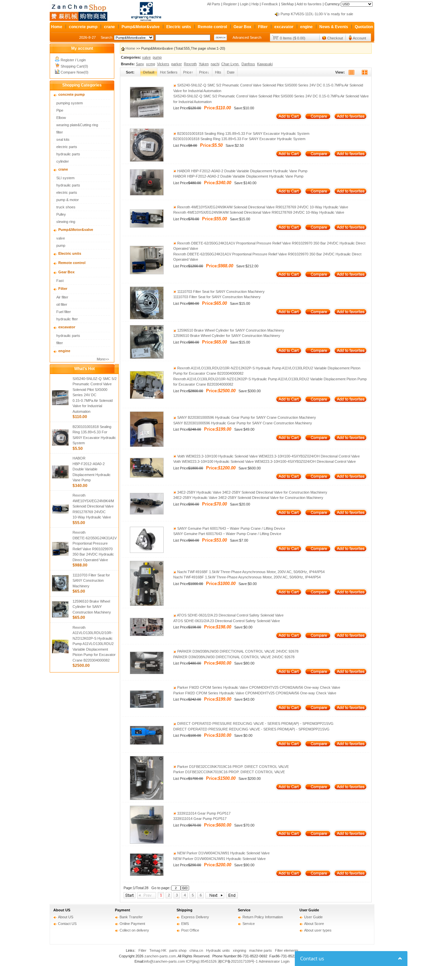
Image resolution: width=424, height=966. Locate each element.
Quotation (364, 27)
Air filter (62, 297)
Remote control (212, 27)
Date (231, 72)
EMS (185, 924)
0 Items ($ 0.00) (292, 38)
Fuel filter (63, 312)
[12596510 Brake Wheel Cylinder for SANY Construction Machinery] (147, 357)
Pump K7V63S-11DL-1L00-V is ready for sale (317, 14)
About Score (314, 924)
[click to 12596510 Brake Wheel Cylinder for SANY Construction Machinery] (60, 616)
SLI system (65, 178)
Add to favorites (309, 4)
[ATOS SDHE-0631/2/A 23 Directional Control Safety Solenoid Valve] (147, 635)
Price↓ (204, 72)
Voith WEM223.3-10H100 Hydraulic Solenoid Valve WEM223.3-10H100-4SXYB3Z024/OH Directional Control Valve (268, 456)
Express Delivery (195, 917)
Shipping (184, 910)
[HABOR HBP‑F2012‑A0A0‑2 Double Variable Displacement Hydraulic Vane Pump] (147, 194)
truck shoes (66, 207)
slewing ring (65, 222)
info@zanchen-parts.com (164, 961)
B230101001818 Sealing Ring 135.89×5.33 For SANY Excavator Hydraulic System (242, 133)
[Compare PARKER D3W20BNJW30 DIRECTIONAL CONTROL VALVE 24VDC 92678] (318, 674)
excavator (283, 27)
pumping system (69, 103)
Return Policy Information (262, 917)
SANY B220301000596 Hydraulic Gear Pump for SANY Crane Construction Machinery (246, 417)
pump (60, 245)
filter (59, 132)
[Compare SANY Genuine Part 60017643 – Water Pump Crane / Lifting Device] (318, 552)
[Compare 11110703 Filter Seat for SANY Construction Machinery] (318, 315)
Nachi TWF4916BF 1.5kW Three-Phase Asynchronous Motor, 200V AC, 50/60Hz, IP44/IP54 (250, 572)
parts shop (177, 950)
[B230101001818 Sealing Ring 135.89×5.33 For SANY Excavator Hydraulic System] (147, 160)
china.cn (196, 950)
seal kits (63, 139)
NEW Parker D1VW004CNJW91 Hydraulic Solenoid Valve (223, 853)
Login (244, 4)
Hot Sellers (169, 72)
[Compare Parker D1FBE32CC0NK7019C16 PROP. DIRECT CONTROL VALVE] (318, 790)
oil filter (61, 304)
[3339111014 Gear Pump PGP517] (147, 842)
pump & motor (67, 200)
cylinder (62, 161)
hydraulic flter (67, 319)
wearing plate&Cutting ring (77, 125)
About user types (318, 930)
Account (359, 38)
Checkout (335, 38)
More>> (103, 359)
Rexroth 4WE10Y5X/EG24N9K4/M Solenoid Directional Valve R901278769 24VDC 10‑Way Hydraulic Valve (93, 506)
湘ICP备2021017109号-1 (238, 961)
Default (148, 72)
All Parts (213, 4)
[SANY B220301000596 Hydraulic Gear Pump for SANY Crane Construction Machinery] (147, 446)
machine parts (260, 950)
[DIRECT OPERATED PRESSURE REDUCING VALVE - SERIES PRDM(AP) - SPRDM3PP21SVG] (147, 743)
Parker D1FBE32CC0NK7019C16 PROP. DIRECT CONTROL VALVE (232, 767)
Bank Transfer (131, 917)
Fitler (142, 950)
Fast (60, 281)
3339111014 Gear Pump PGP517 (203, 813)
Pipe (59, 110)
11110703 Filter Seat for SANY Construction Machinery (91, 580)
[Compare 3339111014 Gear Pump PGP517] (318, 836)
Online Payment (132, 924)
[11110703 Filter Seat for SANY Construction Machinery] (147, 318)
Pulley (61, 214)
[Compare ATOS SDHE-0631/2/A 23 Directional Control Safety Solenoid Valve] (318, 638)
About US (61, 910)
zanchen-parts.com (160, 956)
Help (255, 4)
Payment (122, 910)
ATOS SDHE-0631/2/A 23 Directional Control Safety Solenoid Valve (230, 615)
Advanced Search (247, 37)
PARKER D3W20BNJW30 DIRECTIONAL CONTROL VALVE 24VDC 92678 (237, 651)
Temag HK (157, 950)
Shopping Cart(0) (74, 66)
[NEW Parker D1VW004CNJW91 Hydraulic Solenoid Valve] (147, 875)
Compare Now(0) (74, 72)
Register (230, 4)
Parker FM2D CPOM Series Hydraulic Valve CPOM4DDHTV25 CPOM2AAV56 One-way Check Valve (258, 687)
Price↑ (188, 72)
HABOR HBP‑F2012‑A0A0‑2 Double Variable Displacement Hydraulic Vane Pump (92, 469)
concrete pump (83, 27)
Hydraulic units (218, 950)
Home (56, 27)
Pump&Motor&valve (141, 27)
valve (60, 238)
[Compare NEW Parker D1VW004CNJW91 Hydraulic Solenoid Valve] (318, 876)
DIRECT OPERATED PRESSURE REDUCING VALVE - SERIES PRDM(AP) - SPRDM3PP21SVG (255, 723)
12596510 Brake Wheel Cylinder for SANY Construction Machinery (92, 606)
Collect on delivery (134, 930)
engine (306, 27)
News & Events (333, 27)
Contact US (67, 924)
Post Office (190, 930)
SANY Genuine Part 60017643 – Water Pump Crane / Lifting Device (230, 528)
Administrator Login (274, 961)
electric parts (66, 147)
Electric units (178, 27)
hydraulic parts (68, 154)
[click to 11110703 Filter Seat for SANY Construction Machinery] (60, 590)
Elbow (61, 118)
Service (244, 910)
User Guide (309, 910)
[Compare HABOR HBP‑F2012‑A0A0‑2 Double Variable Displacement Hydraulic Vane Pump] (318, 194)
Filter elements (286, 950)
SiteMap (287, 4)
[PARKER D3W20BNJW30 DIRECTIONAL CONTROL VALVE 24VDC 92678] (147, 673)
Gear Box (242, 27)
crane (109, 27)
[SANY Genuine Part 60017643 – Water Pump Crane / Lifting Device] (147, 552)
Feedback (270, 4)
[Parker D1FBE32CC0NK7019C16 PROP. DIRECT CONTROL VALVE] (147, 799)
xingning (239, 950)
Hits (218, 72)
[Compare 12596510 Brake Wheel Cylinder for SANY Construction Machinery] (318, 353)
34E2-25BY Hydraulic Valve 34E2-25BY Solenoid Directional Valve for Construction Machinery (251, 492)
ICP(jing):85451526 (201, 961)
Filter (263, 27)
